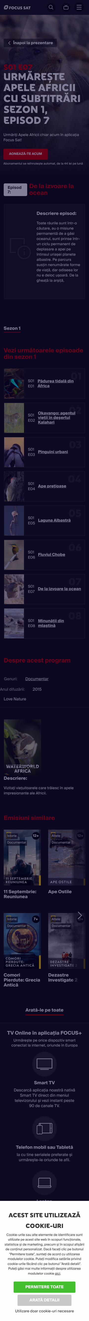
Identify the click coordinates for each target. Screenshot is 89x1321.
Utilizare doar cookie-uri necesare (44, 1311)
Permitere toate (44, 1286)
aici (57, 1274)
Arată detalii (44, 1300)
